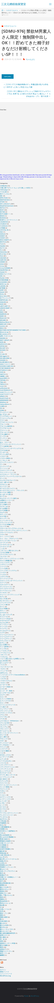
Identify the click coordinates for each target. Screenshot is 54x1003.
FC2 (1, 250)
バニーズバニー (5, 667)
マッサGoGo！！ (6, 745)
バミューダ (4, 671)
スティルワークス (6, 588)
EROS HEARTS (4, 240)
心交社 (2, 863)
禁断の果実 (4, 917)
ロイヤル (3, 809)
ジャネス (3, 572)
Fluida (26, 996)
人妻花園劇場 (4, 827)
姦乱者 (2, 851)
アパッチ (3, 440)
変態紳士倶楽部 (5, 841)
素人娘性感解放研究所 (7, 933)
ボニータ (3, 735)
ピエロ (2, 689)
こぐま (2, 548)
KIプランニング (5, 298)
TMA (1, 382)
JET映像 (2, 288)
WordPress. (35, 996)
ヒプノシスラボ (5, 701)
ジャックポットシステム (8, 570)
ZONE (2, 410)
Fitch (1, 256)
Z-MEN (2, 406)
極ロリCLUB (4, 887)
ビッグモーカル (5, 693)
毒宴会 (2, 891)
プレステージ (4, 725)
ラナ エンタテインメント (8, 785)
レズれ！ (3, 803)
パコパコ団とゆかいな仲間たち (10, 659)
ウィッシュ (4, 468)
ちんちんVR (4, 623)
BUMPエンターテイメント (9, 220)
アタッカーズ (4, 432)
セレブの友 (4, 599)
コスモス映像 (4, 552)
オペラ (2, 496)
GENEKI (2, 262)
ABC (1, 196)
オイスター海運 (5, 492)
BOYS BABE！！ (5, 214)
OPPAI (2, 346)
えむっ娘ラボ (4, 482)
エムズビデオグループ (7, 480)
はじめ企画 (4, 661)
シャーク (3, 566)
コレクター (4, 556)
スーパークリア (5, 578)
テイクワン (4, 628)
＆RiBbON (3, 186)
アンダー (3, 452)
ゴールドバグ (4, 546)
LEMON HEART (5, 308)
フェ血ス (3, 707)
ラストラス (4, 783)
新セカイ (3, 869)
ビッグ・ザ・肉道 (6, 691)
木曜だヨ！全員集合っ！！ (9, 877)
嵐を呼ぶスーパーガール (8, 859)
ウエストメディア (6, 470)
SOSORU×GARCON (6, 366)
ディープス (4, 626)
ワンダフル (4, 817)
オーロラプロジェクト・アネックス (12, 490)
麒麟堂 (2, 955)
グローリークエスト (7, 532)
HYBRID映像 (4, 280)
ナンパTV (3, 649)
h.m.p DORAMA (5, 268)
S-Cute (2, 354)
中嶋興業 (3, 823)
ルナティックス (5, 797)
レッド (2, 805)
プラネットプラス (6, 713)
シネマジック (4, 564)
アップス (3, 436)
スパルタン (4, 592)
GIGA (2, 264)
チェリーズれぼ (5, 619)
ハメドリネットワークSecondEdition (12, 675)
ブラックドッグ (5, 711)
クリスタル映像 (5, 524)
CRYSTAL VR (4, 230)
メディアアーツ (5, 765)
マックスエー (4, 743)
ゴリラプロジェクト (7, 554)
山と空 (2, 857)
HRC (1, 276)
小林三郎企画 (4, 855)
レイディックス (5, 799)
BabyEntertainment (6, 206)
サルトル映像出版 (6, 560)
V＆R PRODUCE (5, 390)
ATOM (2, 202)
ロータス (3, 807)
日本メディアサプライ (7, 871)
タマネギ (3, 613)
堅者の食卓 (4, 839)
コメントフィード (6, 974)
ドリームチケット (6, 639)
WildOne (3, 402)
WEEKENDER (4, 400)
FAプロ (2, 248)
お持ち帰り (4, 502)
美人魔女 (3, 937)
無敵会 (2, 899)
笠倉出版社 (4, 921)
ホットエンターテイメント (9, 733)
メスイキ (3, 763)
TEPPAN (2, 380)
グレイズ (3, 526)
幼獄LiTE (3, 861)
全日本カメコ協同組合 (7, 831)
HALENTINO (4, 270)
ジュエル (3, 574)
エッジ (2, 478)
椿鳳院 (2, 885)
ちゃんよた (30, 59)
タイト (2, 606)
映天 (1, 873)
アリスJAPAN (4, 446)
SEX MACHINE (4, 358)
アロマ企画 (4, 450)
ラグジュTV (4, 781)
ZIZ (1, 408)
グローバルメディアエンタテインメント (13, 530)
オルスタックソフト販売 (8, 498)
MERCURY (3, 324)
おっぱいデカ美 (5, 494)
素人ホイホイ (4, 931)
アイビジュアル (5, 418)
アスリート (4, 430)
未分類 (2, 879)
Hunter (2, 278)
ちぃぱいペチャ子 (6, 615)
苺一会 (2, 939)
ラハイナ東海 (4, 787)
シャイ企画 (4, 568)
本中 (1, 881)
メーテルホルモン (6, 761)
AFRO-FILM (3, 198)
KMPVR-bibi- (4, 300)
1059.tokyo (4, 190)
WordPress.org (5, 976)
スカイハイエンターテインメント (11, 580)
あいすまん (4, 414)
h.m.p (2, 266)
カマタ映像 (4, 510)
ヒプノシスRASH (5, 699)
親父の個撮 (4, 945)
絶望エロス (4, 935)
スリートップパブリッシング (10, 595)
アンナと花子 (4, 454)
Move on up (4, 332)
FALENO (2, 246)
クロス (2, 534)
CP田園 (2, 228)
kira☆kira (3, 296)
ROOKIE (2, 350)
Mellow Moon (5, 322)
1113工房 (3, 192)
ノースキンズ (4, 651)
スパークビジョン (6, 590)
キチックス (4, 514)
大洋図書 (3, 845)
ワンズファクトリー (7, 815)
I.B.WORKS (3, 282)
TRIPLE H (3, 384)
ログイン (3, 970)
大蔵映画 (3, 847)
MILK (1, 328)
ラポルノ (3, 791)
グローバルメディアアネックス (10, 528)
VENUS (2, 396)
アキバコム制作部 (6, 426)
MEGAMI (3, 320)
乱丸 (1, 825)
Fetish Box (3, 252)
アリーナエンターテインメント (10, 444)
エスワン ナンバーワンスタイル (10, 476)
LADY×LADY (4, 306)
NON (1, 342)
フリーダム (4, 717)
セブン (2, 597)
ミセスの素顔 (4, 751)
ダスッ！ (3, 610)
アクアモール (4, 428)
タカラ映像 (4, 608)
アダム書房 (4, 434)
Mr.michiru (4, 334)
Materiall (3, 318)
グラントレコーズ (6, 522)
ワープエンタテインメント (9, 813)
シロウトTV (4, 576)
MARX (2, 316)
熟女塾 (2, 905)
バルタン (3, 683)
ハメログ (3, 677)
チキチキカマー (5, 621)
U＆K (1, 386)
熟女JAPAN (3, 901)
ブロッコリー (4, 729)
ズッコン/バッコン (6, 586)
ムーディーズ (4, 757)
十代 (1, 833)
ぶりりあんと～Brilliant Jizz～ (10, 721)
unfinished (3, 388)
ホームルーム (4, 731)
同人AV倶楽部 (4, 835)
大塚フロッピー (5, 843)
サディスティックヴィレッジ (10, 558)
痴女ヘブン (4, 913)
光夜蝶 (2, 829)
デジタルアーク (5, 631)
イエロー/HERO (5, 458)
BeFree (2, 208)
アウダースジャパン (7, 422)
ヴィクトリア (4, 466)
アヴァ (2, 420)
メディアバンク (5, 769)
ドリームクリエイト (7, 635)
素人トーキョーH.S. (6, 929)
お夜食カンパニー (6, 500)
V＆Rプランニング (6, 392)
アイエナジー (4, 412)
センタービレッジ (6, 601)
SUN (1, 372)
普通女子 (3, 875)
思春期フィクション (7, 867)
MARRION (3, 314)
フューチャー (4, 709)
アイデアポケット (6, 416)
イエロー (3, 456)
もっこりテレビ (5, 771)
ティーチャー (4, 625)
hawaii (2, 272)
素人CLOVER (4, 925)
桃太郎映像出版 (5, 883)
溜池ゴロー (4, 893)
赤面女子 (3, 949)
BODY (2, 210)
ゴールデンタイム (6, 544)
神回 (1, 915)
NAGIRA (2, 338)
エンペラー (4, 486)
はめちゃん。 (4, 673)
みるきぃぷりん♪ (5, 755)
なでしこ (3, 643)
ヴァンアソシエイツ (7, 462)
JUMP (2, 290)
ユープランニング (6, 777)
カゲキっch (4, 506)
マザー (2, 741)
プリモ (2, 719)
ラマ (1, 793)
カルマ (2, 512)
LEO (1, 310)
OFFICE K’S (3, 344)
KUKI (1, 304)
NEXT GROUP (4, 340)
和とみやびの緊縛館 (7, 837)
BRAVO (2, 216)
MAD (1, 312)
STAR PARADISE (5, 368)
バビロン (3, 669)
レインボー (4, 801)
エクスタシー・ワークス (8, 474)
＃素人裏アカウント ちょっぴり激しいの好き (15, 188)
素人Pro (3, 927)
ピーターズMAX (5, 687)
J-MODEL (3, 286)
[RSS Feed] (2, 962)
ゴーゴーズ (4, 542)
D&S (1, 232)
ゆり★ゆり (4, 779)
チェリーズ (4, 617)
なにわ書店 (4, 645)
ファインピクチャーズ (7, 705)
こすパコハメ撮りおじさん (9, 550)
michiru (2, 326)
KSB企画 (3, 302)
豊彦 (1, 947)
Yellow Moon (4, 404)
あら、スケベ (4, 442)
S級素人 (2, 376)
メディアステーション (7, 767)
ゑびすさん (4, 819)
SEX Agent (3, 356)
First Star (3, 254)
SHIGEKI (2, 360)
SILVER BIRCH (4, 362)
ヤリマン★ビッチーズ (7, 775)
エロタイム (4, 484)
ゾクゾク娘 (4, 604)
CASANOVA (4, 222)
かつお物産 (4, 508)
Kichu (2, 294)
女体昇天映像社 (5, 849)
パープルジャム (5, 653)
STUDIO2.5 (3, 370)
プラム (2, 715)
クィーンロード (5, 520)
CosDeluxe (4, 226)
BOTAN (2, 212)
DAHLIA (2, 234)
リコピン (3, 795)
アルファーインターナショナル (10, 448)
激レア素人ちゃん (6, 895)
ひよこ (2, 703)
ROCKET (3, 348)
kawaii (2, 292)
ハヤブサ (3, 679)
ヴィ (1, 464)
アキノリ (3, 424)
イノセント (4, 460)
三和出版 (3, 821)
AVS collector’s (5, 204)
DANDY (2, 236)
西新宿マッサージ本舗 (7, 943)
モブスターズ (4, 773)
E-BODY (2, 238)
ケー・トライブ (5, 536)
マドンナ (3, 747)
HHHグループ (4, 274)
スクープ (3, 582)
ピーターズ (4, 685)
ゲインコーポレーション (8, 540)
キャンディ (4, 518)
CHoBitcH (3, 224)
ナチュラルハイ (5, 641)
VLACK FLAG (4, 398)
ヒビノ (2, 697)
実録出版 (3, 853)
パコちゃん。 (4, 657)
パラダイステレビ (6, 681)
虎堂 (1, 941)
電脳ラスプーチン (6, 951)
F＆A (1, 244)
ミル (1, 753)
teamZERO (3, 378)
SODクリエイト (12, 10)
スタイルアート (5, 584)
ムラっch (3, 759)
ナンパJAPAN (4, 647)
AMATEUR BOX (5, 200)
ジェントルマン (5, 562)
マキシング (4, 739)
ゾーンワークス (5, 602)
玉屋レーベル (4, 909)
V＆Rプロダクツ (5, 394)
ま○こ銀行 (3, 737)
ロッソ (2, 811)
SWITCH (3, 374)
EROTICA (3, 242)
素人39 (2, 923)
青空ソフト (4, 953)
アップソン (4, 438)
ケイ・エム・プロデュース (9, 538)
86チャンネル (4, 194)
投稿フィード (4, 972)
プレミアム (4, 727)
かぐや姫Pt (3, 504)
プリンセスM (4, 723)
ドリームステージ (6, 637)
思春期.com (4, 865)
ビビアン (3, 695)
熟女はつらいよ (5, 903)
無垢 (1, 897)
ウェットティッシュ (7, 472)
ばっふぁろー (4, 663)
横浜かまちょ (4, 889)
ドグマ (2, 633)
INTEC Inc (3, 284)
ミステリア (4, 749)
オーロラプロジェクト (7, 488)
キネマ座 (3, 516)
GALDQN (3, 258)
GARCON (3, 260)
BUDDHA (3, 218)
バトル (2, 665)
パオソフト (4, 655)
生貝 (1, 911)
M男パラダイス (5, 336)
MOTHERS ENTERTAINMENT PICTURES (13, 330)
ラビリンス (4, 789)
